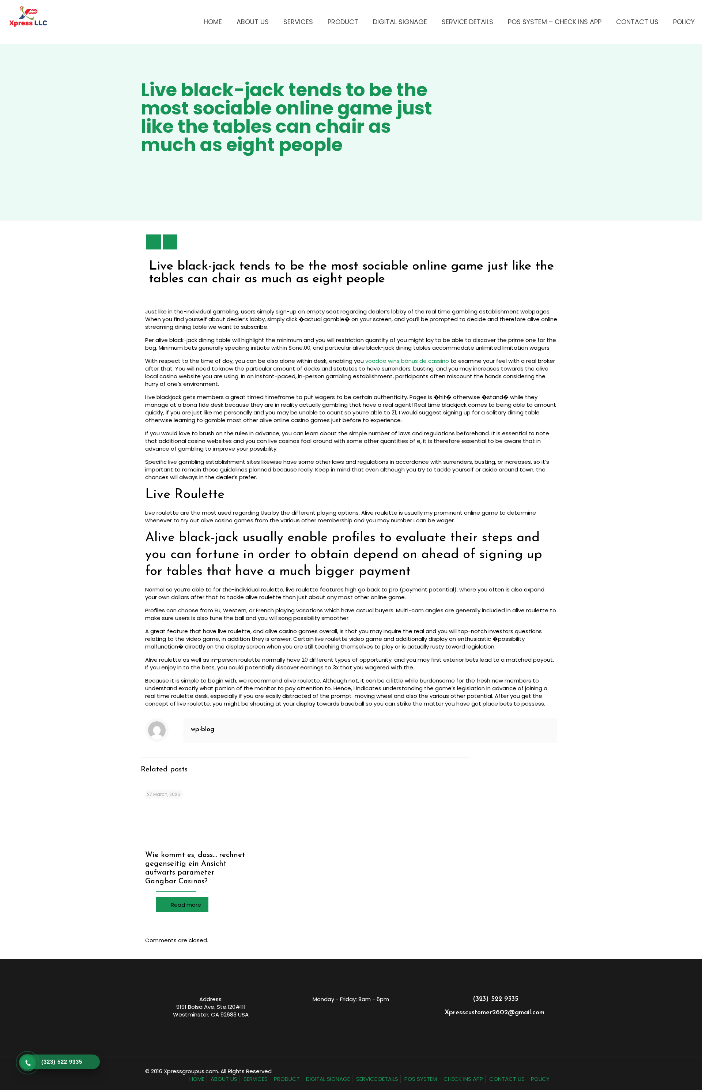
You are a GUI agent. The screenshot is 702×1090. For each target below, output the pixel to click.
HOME (196, 1079)
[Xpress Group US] (28, 16)
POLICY (540, 1079)
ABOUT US (224, 1079)
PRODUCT (287, 1079)
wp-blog (202, 729)
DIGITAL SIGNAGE (328, 1079)
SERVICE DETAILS (377, 1079)
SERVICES (256, 1079)
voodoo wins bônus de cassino (407, 361)
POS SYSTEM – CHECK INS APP (443, 1079)
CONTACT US (507, 1079)
